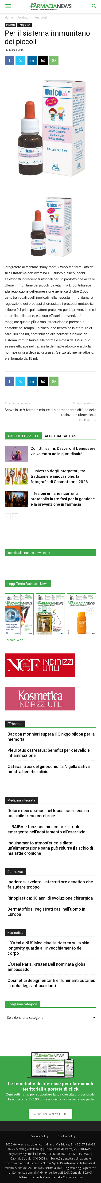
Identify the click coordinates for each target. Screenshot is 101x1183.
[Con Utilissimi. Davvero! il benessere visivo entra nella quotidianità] (16, 454)
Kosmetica (15, 933)
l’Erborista (15, 724)
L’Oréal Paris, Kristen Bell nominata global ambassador (47, 967)
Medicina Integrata (21, 800)
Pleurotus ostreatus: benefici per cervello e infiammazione (49, 753)
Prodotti (22, 17)
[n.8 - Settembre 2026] (19, 615)
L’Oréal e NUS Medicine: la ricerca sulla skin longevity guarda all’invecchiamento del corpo (48, 948)
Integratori (40, 17)
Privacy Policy (39, 1136)
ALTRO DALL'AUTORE (61, 436)
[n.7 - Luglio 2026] (50, 615)
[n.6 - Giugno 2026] (81, 615)
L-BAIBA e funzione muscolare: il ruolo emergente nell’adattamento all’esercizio (46, 829)
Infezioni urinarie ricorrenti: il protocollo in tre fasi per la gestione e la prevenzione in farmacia (63, 499)
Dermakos (15, 872)
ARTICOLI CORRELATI (23, 436)
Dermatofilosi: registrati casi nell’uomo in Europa (46, 912)
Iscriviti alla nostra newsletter (29, 553)
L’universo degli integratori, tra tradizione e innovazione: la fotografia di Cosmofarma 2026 (59, 476)
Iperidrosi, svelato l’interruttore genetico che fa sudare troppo (50, 884)
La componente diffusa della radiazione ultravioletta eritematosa (74, 415)
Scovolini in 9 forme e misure (27, 410)
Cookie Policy (66, 1136)
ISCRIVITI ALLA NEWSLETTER (50, 1114)
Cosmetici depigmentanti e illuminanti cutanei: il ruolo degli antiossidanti (51, 983)
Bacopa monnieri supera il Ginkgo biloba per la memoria (51, 737)
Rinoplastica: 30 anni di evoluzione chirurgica (50, 898)
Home (9, 17)
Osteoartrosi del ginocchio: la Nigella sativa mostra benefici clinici (49, 769)
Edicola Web (14, 640)
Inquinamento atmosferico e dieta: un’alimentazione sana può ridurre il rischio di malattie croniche (50, 848)
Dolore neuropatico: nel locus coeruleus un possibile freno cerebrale (48, 813)
